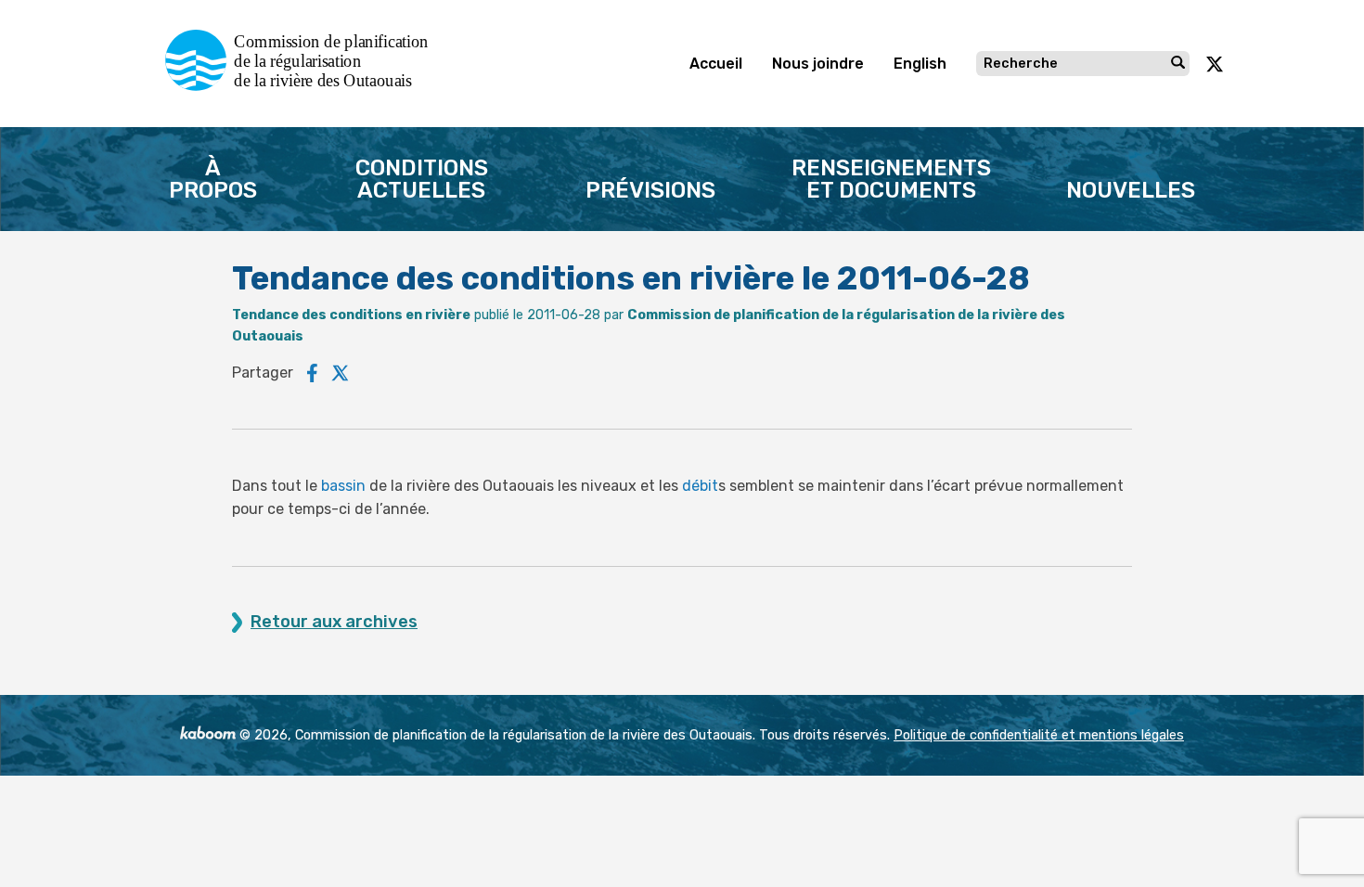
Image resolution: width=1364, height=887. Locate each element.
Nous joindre (818, 63)
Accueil (715, 63)
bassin (343, 486)
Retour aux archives (334, 622)
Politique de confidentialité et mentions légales (1039, 735)
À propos (213, 179)
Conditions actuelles (421, 179)
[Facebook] (312, 373)
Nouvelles (1130, 190)
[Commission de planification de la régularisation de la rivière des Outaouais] (304, 86)
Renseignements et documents (891, 179)
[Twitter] (340, 373)
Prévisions (650, 190)
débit (700, 486)
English (920, 63)
